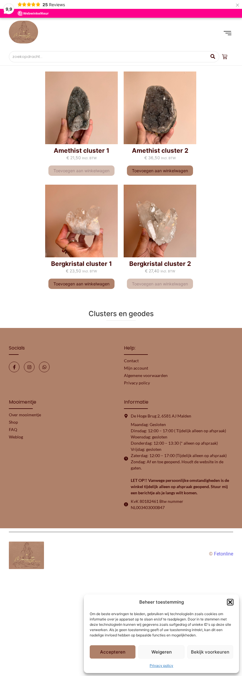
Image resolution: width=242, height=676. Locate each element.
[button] (230, 602)
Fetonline (223, 554)
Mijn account (136, 367)
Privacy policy (161, 665)
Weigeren (161, 652)
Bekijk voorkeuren (210, 652)
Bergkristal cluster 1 (81, 263)
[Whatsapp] (44, 367)
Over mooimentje (25, 414)
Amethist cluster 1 (81, 150)
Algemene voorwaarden (146, 375)
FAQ (13, 429)
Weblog (16, 436)
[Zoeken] (213, 57)
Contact (131, 360)
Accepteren (112, 652)
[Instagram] (29, 367)
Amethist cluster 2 (160, 150)
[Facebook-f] (14, 367)
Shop (13, 422)
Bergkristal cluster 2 (160, 263)
